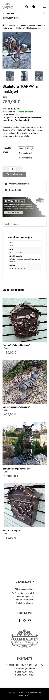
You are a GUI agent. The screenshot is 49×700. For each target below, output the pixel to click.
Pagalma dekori (21, 120)
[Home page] (4, 25)
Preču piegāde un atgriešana (24, 593)
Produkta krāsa (7, 150)
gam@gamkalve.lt (28, 668)
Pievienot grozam (14, 174)
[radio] (21, 148)
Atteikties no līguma (24, 603)
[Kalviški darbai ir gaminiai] (8, 5)
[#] (19, 620)
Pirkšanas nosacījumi (24, 589)
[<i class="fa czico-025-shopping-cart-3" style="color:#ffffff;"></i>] (34, 6)
